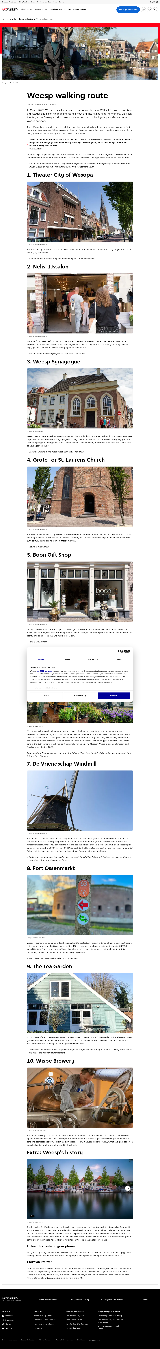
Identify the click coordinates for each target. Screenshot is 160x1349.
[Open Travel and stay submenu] (64, 10)
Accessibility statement (64, 1340)
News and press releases (44, 1324)
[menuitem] (26, 9)
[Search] (155, 9)
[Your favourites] (149, 9)
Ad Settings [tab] (93, 659)
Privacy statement (45, 1340)
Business (144, 1300)
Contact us (38, 1328)
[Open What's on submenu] (31, 10)
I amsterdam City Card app (77, 1324)
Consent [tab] (40, 660)
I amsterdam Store (73, 1328)
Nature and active (26, 19)
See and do (11, 19)
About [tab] (119, 659)
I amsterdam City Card (75, 1316)
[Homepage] (3, 19)
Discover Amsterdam (48, 1300)
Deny (46, 696)
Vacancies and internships (45, 1320)
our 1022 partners (44, 671)
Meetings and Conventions (112, 1300)
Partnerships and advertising (110, 1316)
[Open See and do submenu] (46, 10)
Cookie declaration (28, 1340)
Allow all (113, 696)
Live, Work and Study (80, 1300)
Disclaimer (81, 1340)
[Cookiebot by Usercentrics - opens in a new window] (120, 651)
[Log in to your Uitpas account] (143, 9)
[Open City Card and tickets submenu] (88, 10)
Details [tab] (67, 659)
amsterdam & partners (43, 1316)
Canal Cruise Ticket (74, 1320)
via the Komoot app (113, 1253)
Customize (78, 696)
